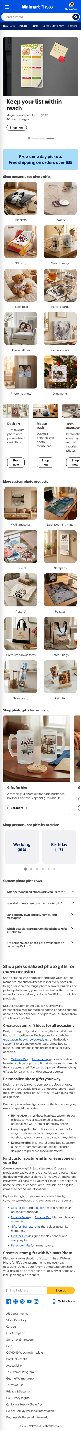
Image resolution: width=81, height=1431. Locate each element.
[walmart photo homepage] (37, 7)
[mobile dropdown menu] (7, 7)
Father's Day (40, 1059)
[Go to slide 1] (35, 139)
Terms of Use (14, 1385)
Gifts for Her (41, 1208)
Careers (11, 1326)
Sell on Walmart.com (20, 1339)
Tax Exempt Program (20, 1372)
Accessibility (14, 1365)
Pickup (23, 25)
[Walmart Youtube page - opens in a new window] (29, 1301)
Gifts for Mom (20, 1217)
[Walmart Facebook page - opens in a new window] (8, 1301)
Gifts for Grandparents (25, 1226)
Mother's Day (19, 1059)
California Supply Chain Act (24, 1404)
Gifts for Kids (19, 1236)
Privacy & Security (18, 1391)
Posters (72, 25)
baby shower (27, 1039)
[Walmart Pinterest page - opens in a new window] (22, 1301)
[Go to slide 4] (43, 869)
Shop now (16, 127)
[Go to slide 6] (54, 869)
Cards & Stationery (53, 25)
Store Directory (16, 1320)
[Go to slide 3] (50, 139)
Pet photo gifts (20, 1245)
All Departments (17, 1313)
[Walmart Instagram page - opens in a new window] (36, 1301)
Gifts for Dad (43, 1217)
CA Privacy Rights (17, 1398)
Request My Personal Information (28, 1417)
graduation (10, 1039)
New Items (9, 26)
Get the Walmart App (20, 1378)
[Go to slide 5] (49, 869)
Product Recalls (16, 1359)
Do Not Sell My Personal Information (30, 1411)
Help (9, 1346)
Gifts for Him (19, 1208)
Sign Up (61, 1290)
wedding (43, 1039)
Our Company (15, 1333)
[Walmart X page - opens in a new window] (15, 1301)
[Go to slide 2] (43, 139)
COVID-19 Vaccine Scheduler (25, 1352)
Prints (35, 25)
